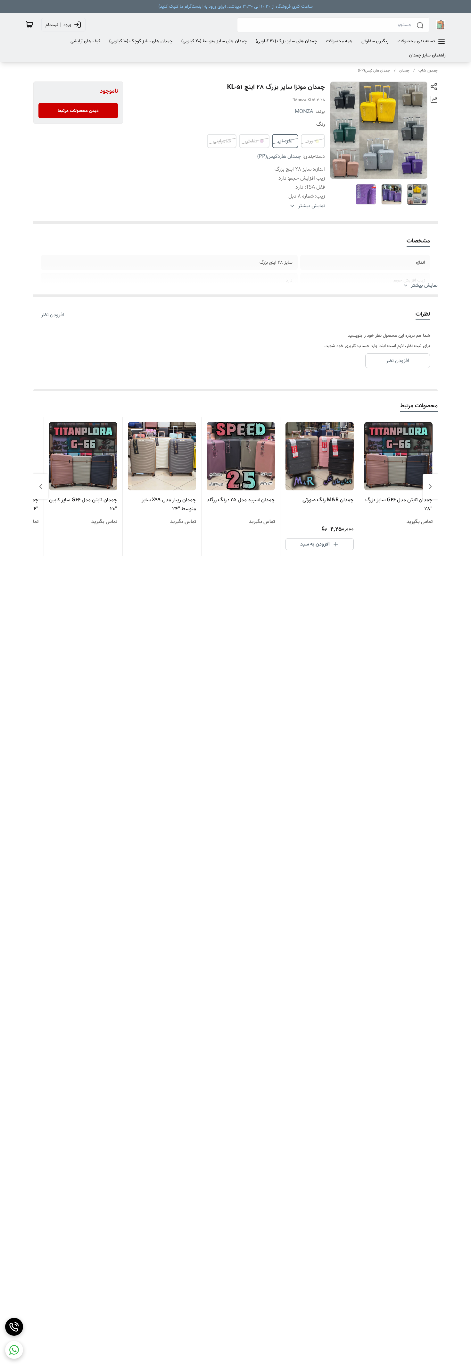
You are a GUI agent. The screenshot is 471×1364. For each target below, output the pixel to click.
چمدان (404, 70)
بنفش (251, 141)
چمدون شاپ (428, 70)
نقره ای (285, 141)
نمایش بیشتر (424, 285)
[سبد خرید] (29, 25)
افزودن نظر (52, 315)
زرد (310, 141)
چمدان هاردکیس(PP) (374, 70)
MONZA (304, 111)
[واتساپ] (14, 1350)
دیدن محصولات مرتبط (78, 110)
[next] (40, 486)
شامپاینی (222, 141)
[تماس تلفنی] (14, 1327)
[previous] (430, 486)
